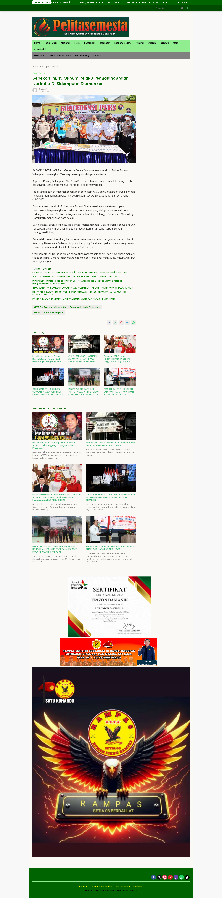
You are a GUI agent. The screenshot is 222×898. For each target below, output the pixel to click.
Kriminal (140, 43)
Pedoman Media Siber (60, 55)
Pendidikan (89, 43)
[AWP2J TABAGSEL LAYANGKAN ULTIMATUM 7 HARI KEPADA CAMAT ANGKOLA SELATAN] (84, 344)
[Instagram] (164, 877)
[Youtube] (170, 877)
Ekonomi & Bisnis (123, 43)
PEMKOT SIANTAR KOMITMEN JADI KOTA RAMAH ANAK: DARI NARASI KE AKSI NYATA (73, 299)
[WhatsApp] (181, 877)
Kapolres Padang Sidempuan (48, 312)
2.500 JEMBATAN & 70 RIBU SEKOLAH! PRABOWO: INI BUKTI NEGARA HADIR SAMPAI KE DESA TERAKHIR (83, 287)
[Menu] (34, 8)
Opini (175, 43)
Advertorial (40, 49)
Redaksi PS (43, 89)
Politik (77, 43)
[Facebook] (153, 877)
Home (37, 43)
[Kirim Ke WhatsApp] (133, 322)
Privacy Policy (82, 55)
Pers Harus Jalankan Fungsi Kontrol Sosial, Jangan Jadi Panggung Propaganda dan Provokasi (80, 272)
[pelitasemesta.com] (80, 26)
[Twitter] (159, 877)
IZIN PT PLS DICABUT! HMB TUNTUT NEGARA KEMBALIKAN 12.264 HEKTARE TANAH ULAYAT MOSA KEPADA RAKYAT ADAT (79, 293)
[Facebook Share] (109, 322)
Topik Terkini (50, 43)
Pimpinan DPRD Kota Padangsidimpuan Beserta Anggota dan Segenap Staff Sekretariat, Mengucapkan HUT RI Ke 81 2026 (77, 282)
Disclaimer (39, 55)
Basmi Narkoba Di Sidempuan (85, 307)
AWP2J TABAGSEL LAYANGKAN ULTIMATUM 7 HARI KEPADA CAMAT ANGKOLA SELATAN (64, 2)
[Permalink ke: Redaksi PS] (34, 90)
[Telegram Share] (127, 322)
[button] (182, 7)
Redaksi (97, 55)
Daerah (152, 43)
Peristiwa (164, 43)
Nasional (65, 43)
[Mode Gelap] (188, 8)
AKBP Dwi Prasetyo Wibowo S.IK (50, 307)
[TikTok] (187, 877)
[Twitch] (176, 877)
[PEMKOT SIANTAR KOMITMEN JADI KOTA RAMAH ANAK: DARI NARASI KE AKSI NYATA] (120, 377)
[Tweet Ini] (115, 322)
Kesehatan (105, 43)
